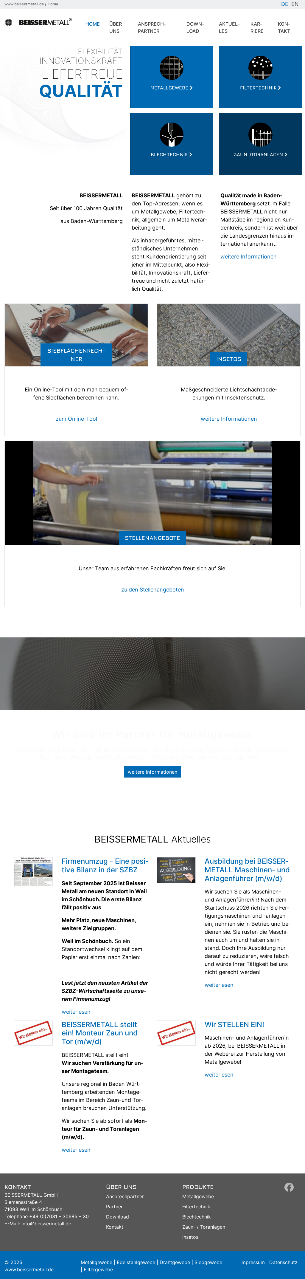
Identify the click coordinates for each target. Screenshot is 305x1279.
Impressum (252, 1262)
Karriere (257, 27)
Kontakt (284, 27)
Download (195, 27)
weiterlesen (76, 1012)
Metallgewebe (198, 1196)
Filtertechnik (196, 1207)
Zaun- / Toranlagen (203, 1227)
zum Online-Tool (76, 419)
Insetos (190, 1237)
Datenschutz (283, 1262)
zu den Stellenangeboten (152, 589)
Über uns (115, 27)
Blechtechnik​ (196, 1217)
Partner (114, 1207)
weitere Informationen (248, 256)
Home (53, 4)
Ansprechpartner (152, 27)
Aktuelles (229, 27)
